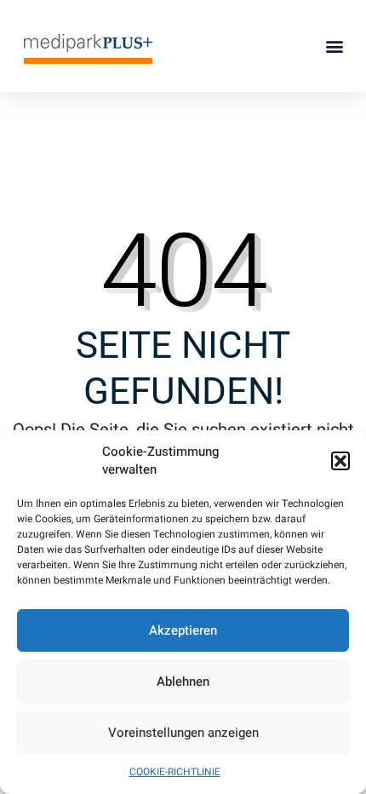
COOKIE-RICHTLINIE (174, 772)
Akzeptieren (183, 630)
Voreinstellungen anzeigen (183, 732)
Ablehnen (183, 681)
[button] (340, 460)
